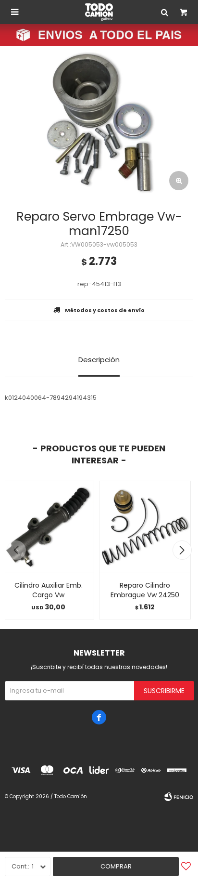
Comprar (116, 866)
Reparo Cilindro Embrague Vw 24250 (145, 590)
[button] (181, 550)
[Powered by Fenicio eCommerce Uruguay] (178, 796)
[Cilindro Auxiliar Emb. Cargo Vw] (48, 527)
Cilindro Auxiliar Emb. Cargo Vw (48, 590)
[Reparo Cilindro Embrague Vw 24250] (145, 527)
